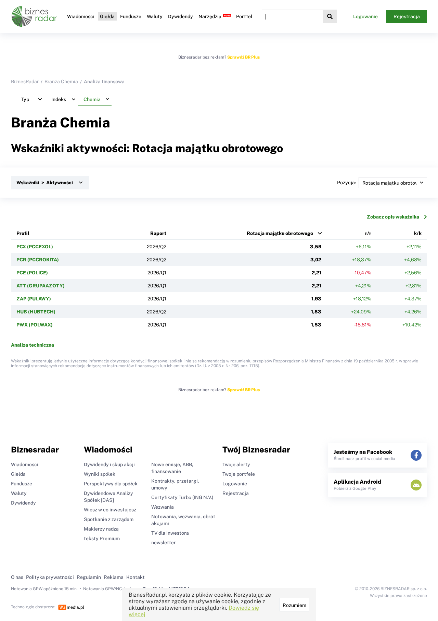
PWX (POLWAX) (34, 324)
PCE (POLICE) (32, 272)
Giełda (107, 16)
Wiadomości (80, 16)
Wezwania (162, 507)
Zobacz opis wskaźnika (393, 217)
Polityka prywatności (50, 577)
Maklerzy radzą (101, 529)
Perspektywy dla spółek (111, 483)
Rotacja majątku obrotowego (280, 233)
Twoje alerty (236, 464)
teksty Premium (102, 538)
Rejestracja (407, 16)
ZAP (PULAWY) (33, 298)
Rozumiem (294, 605)
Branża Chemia (61, 81)
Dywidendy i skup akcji (109, 464)
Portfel (244, 16)
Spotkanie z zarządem (108, 519)
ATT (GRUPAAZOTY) (40, 285)
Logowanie (365, 16)
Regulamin (89, 577)
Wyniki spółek (99, 474)
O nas (17, 577)
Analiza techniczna (32, 345)
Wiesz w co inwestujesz (110, 509)
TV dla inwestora (170, 533)
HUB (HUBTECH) (35, 311)
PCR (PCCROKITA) (37, 259)
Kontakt (135, 577)
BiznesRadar (25, 81)
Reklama (114, 577)
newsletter (163, 542)
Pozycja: (346, 182)
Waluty (155, 16)
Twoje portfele (238, 474)
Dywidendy (180, 16)
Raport (158, 233)
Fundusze (130, 16)
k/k (418, 233)
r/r (368, 233)
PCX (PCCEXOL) (34, 246)
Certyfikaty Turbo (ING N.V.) (182, 497)
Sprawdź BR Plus (243, 57)
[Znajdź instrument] (330, 16)
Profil (22, 233)
